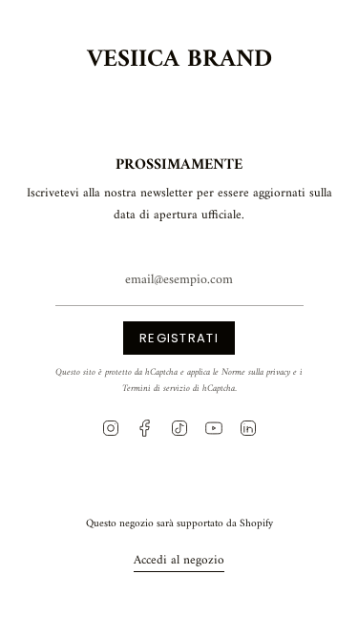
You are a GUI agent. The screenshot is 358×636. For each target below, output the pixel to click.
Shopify (256, 523)
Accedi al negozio (179, 560)
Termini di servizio (156, 388)
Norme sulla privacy (255, 372)
